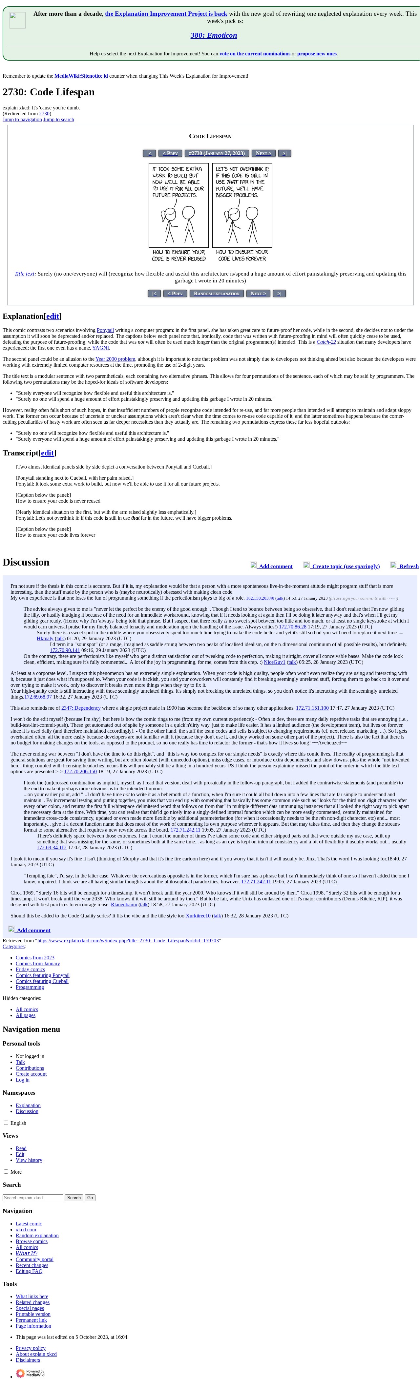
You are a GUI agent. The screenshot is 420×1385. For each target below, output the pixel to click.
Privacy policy (31, 1348)
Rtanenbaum (124, 904)
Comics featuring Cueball (42, 981)
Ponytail (105, 330)
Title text (24, 274)
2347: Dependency (81, 708)
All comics (27, 1009)
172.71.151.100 (312, 708)
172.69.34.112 (52, 847)
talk (280, 598)
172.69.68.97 (38, 697)
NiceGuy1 (274, 662)
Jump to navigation (22, 119)
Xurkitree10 (198, 915)
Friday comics (30, 969)
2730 (44, 113)
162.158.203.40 (260, 598)
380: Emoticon (214, 35)
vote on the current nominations (255, 53)
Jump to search (58, 119)
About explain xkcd (36, 1354)
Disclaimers (28, 1360)
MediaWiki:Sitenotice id (81, 76)
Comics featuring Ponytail (43, 975)
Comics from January (38, 963)
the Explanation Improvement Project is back (166, 13)
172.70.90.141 (65, 650)
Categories (14, 946)
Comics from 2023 (35, 957)
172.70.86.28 (292, 626)
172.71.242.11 (185, 830)
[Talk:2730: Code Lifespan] (253, 566)
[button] (6, 1123)
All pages (25, 1015)
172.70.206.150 (80, 771)
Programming (30, 987)
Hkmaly (45, 638)
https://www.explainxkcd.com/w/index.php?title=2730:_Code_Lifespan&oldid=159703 (128, 940)
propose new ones (317, 53)
